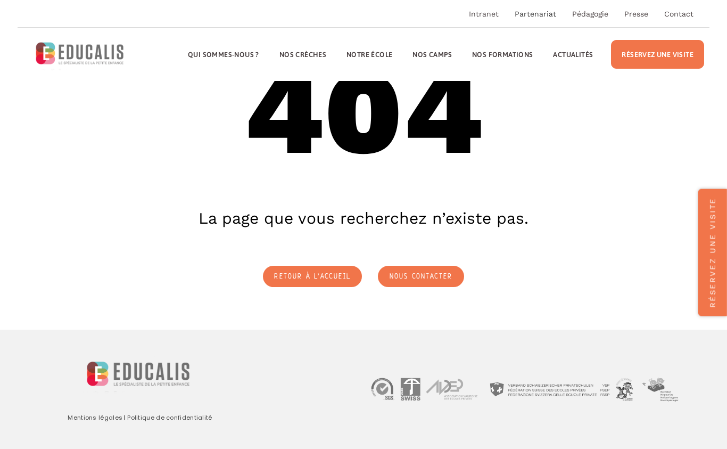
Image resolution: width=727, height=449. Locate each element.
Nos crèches (302, 55)
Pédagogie (590, 14)
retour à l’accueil (312, 277)
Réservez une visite (657, 55)
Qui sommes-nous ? (223, 55)
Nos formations (502, 55)
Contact (678, 14)
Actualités (573, 55)
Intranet (484, 14)
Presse (636, 14)
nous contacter (421, 277)
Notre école (369, 55)
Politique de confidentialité (169, 417)
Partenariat (535, 14)
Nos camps (432, 55)
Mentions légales (95, 417)
